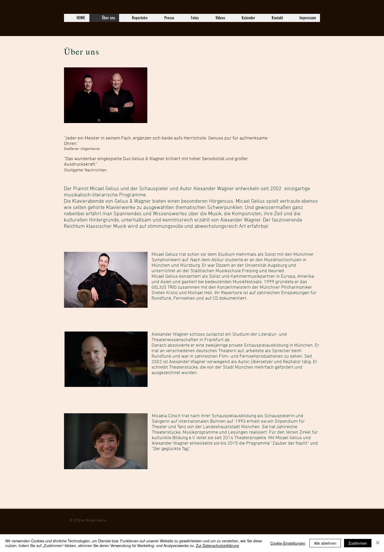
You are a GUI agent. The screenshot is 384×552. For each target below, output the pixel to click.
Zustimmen (357, 543)
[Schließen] (378, 543)
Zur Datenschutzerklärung (217, 545)
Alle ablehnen (325, 543)
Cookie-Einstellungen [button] (287, 543)
